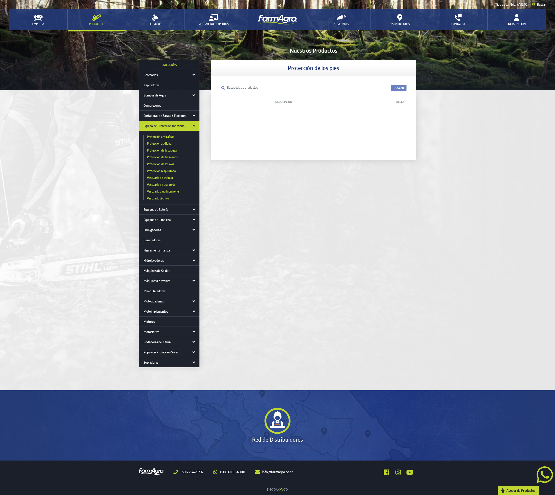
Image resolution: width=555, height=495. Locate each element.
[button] (543, 474)
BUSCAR (399, 88)
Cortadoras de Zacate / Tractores (165, 116)
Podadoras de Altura (157, 342)
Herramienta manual (157, 250)
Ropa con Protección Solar (161, 352)
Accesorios (151, 75)
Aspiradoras (151, 85)
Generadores (152, 240)
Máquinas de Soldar (157, 271)
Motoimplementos (156, 311)
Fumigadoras (152, 230)
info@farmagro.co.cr (277, 472)
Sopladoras (151, 362)
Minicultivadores (154, 291)
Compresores (152, 105)
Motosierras (151, 332)
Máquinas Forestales (157, 281)
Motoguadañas (154, 301)
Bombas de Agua (155, 95)
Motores (149, 321)
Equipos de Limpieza (157, 220)
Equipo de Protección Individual (164, 126)
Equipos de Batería (156, 209)
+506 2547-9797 (191, 472)
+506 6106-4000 (232, 472)
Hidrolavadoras (154, 260)
